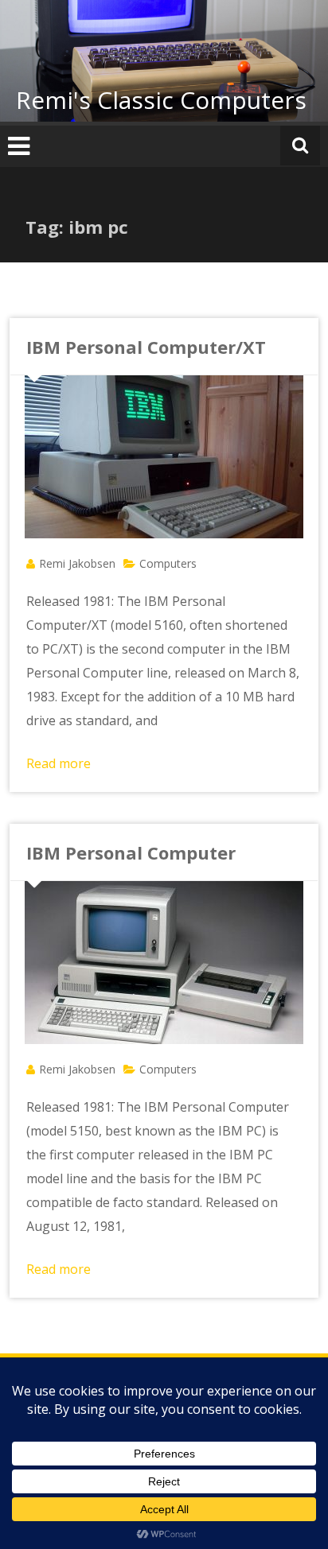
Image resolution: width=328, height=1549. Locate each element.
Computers (168, 563)
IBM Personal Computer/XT (146, 347)
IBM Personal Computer (131, 852)
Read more (58, 763)
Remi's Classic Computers (161, 99)
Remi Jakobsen (77, 563)
